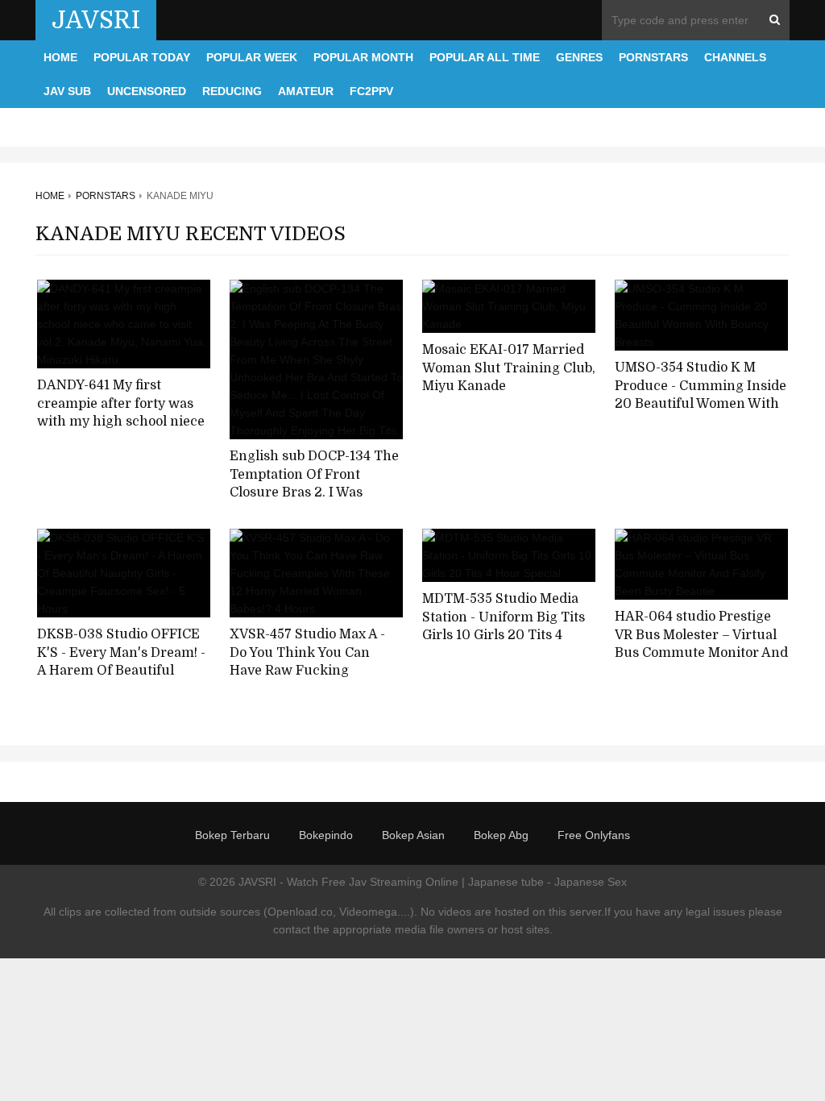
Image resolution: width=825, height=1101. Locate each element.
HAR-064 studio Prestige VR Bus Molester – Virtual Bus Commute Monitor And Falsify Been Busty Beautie (701, 644)
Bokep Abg (501, 835)
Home (60, 57)
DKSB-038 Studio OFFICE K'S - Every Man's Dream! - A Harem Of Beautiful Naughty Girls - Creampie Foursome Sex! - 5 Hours (121, 671)
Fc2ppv (371, 91)
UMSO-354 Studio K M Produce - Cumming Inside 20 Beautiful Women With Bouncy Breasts (700, 395)
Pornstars (653, 57)
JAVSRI (96, 20)
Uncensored (146, 91)
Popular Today (141, 57)
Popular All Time (484, 57)
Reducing (232, 91)
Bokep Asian (413, 835)
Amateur (306, 91)
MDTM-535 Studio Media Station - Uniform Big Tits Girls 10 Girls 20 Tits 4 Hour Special (503, 626)
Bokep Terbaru (232, 835)
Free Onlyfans (594, 835)
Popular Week (251, 57)
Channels (735, 57)
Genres (579, 57)
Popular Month (363, 57)
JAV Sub (67, 91)
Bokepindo (326, 835)
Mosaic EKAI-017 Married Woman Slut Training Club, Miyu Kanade (508, 368)
